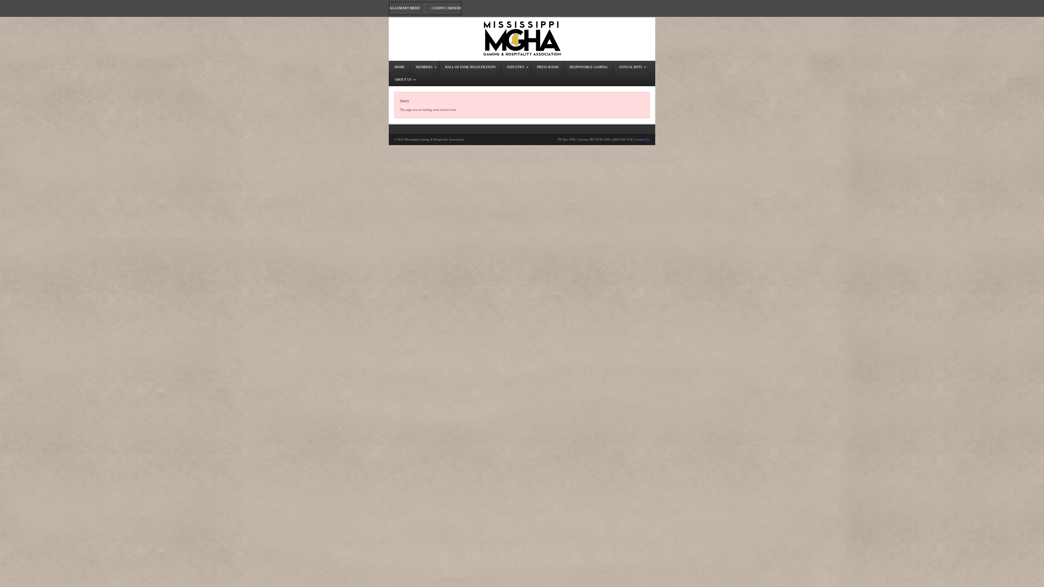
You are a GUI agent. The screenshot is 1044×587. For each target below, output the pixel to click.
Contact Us (642, 139)
